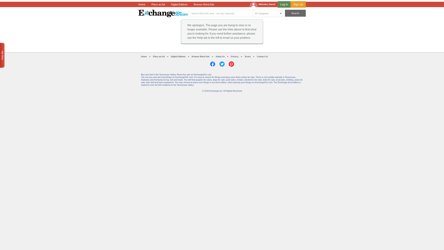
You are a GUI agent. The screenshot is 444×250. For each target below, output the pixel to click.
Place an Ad (158, 4)
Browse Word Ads (204, 4)
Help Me (2, 55)
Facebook (212, 64)
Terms (248, 56)
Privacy (234, 56)
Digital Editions (179, 4)
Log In (284, 4)
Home (141, 4)
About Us (220, 56)
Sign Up (298, 4)
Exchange (163, 13)
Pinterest (231, 64)
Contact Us (262, 56)
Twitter (222, 64)
